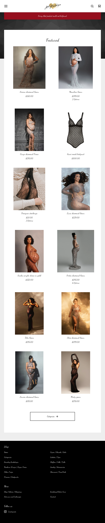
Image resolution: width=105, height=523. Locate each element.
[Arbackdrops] (52, 6)
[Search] (92, 6)
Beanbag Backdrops (11, 462)
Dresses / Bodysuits (11, 477)
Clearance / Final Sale (58, 472)
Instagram (12, 511)
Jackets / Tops (55, 457)
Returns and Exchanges (12, 496)
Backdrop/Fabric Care (58, 492)
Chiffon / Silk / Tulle (57, 462)
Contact (53, 496)
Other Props (8, 472)
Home (6, 452)
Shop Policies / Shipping (13, 492)
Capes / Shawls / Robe (58, 452)
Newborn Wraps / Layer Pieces (15, 467)
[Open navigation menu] (6, 6)
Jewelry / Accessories (57, 467)
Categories (51, 416)
